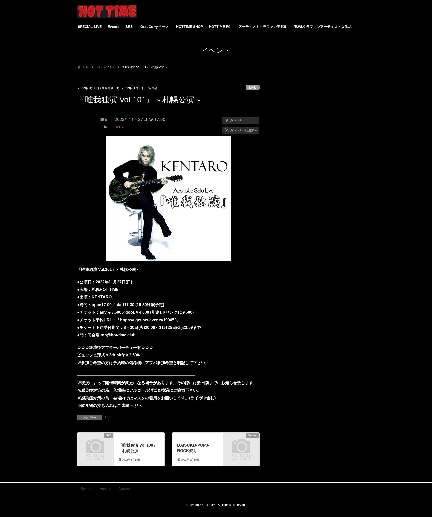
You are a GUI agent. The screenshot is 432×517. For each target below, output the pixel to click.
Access (105, 489)
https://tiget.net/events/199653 (148, 320)
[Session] (242, 443)
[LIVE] (96, 443)
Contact (124, 489)
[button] (241, 130)
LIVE (252, 87)
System (87, 489)
